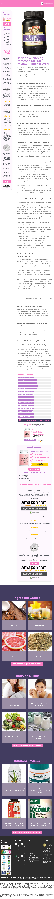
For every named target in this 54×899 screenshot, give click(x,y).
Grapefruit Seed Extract (14, 657)
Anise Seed (40, 657)
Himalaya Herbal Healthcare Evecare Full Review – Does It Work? (40, 790)
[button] (42, 3)
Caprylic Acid (39, 625)
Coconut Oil (14, 625)
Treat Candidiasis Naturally (14, 737)
